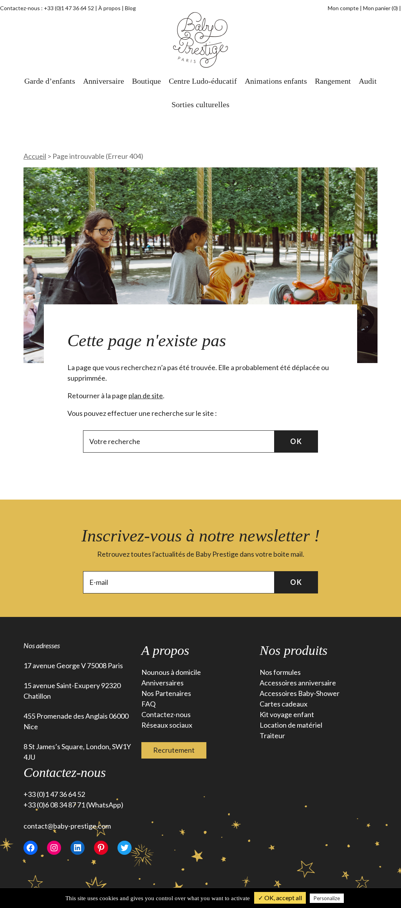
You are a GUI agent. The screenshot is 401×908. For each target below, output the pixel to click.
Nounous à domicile (171, 672)
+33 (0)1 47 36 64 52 (69, 8)
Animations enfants (276, 81)
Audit (368, 81)
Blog (130, 8)
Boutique (146, 81)
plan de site (145, 395)
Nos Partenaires (166, 693)
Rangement (333, 81)
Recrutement (174, 750)
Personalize (327, 898)
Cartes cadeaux (283, 703)
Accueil (34, 156)
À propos (109, 8)
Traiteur (272, 735)
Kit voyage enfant (287, 714)
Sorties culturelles (200, 104)
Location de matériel (291, 725)
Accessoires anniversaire (298, 682)
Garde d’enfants (49, 81)
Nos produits (293, 650)
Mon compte (343, 8)
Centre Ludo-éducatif (203, 81)
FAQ (148, 703)
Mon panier (380, 8)
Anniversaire (103, 81)
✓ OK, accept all (280, 897)
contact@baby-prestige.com (67, 826)
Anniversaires (162, 682)
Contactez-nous (166, 714)
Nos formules (280, 672)
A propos (165, 650)
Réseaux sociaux (166, 725)
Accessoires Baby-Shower (300, 693)
